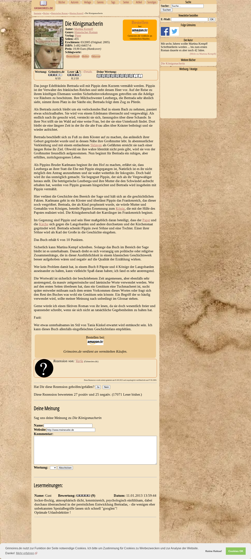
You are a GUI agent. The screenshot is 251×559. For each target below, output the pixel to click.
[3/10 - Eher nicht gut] (108, 76)
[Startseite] (43, 9)
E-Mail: (165, 19)
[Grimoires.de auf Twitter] (174, 34)
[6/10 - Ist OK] (122, 76)
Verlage (87, 2)
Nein (106, 387)
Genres (100, 2)
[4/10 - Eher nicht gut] (112, 76)
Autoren (74, 2)
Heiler (85, 56)
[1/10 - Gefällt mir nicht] (99, 76)
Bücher (61, 2)
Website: (40, 429)
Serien (126, 2)
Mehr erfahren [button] (25, 553)
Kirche (43, 224)
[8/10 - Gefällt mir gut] (131, 76)
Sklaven (96, 56)
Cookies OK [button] (235, 551)
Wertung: (42, 467)
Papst (146, 220)
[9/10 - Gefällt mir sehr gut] (135, 76)
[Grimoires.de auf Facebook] (165, 34)
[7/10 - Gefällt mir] (126, 76)
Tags (113, 2)
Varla (79, 361)
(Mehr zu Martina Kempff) (203, 53)
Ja (98, 387)
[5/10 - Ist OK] (117, 76)
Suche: (165, 5)
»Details (87, 71)
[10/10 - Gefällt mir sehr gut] (140, 76)
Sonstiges (151, 2)
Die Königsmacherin (173, 63)
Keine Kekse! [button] (213, 551)
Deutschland (73, 56)
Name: (39, 425)
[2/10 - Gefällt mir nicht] (103, 76)
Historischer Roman (59, 13)
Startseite (37, 13)
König (120, 208)
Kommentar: (43, 434)
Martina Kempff (76, 13)
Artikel (139, 2)
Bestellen (140, 22)
